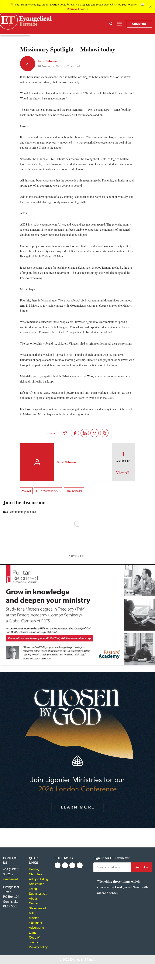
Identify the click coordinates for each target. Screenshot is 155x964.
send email (10, 879)
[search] (111, 24)
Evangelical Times (82, 959)
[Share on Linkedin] (85, 433)
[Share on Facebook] (75, 433)
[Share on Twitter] (65, 433)
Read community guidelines (19, 512)
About (33, 898)
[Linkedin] (80, 865)
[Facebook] (57, 865)
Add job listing (38, 879)
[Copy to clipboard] (104, 433)
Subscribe (139, 23)
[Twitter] (65, 865)
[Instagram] (72, 865)
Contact (34, 903)
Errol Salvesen (47, 61)
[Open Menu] (119, 24)
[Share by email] (94, 433)
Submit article (38, 893)
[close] (150, 7)
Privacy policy (38, 947)
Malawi (26, 491)
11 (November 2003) (48, 491)
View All (122, 472)
